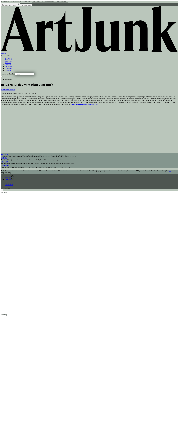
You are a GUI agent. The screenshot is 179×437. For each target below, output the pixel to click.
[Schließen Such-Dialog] (1, 76)
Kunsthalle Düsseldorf (8, 90)
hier (170, 171)
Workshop (8, 79)
